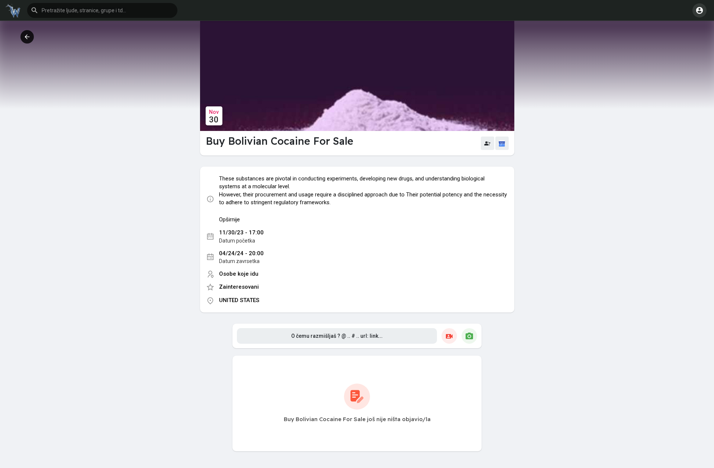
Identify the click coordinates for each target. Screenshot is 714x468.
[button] (102, 10)
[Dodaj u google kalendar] (502, 143)
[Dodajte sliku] (469, 336)
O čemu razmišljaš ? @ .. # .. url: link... (337, 336)
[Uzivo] (449, 336)
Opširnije (229, 219)
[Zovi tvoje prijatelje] (487, 143)
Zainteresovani (239, 286)
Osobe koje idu (238, 273)
